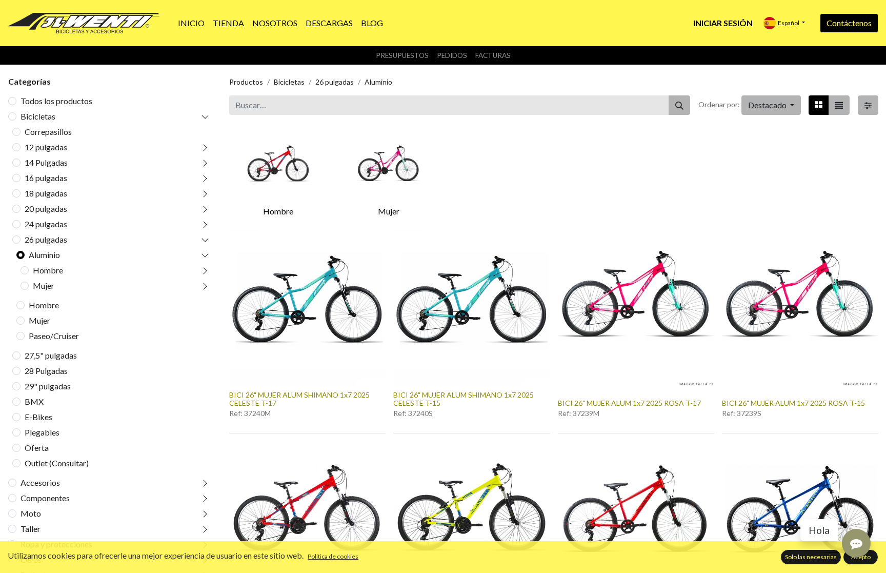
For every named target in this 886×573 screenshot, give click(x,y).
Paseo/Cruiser (54, 336)
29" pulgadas (48, 386)
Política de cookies (333, 556)
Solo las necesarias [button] (811, 557)
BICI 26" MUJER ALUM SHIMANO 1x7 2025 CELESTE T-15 (463, 399)
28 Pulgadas (46, 371)
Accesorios (40, 482)
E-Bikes (38, 417)
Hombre (48, 270)
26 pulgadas (46, 239)
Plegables (42, 432)
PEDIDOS (452, 55)
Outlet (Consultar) (57, 463)
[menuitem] (191, 23)
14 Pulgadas (46, 162)
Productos (246, 81)
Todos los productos (56, 101)
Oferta (37, 447)
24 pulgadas (46, 224)
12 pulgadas (46, 147)
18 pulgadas (46, 193)
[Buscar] (679, 105)
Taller (31, 529)
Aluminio (44, 255)
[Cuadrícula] (819, 105)
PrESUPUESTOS (402, 55)
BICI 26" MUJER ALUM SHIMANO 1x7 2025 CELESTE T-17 (299, 399)
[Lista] (839, 105)
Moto (31, 513)
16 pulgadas (46, 178)
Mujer (43, 285)
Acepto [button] (861, 557)
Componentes (45, 498)
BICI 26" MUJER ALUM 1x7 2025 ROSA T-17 (629, 403)
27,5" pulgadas (51, 355)
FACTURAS (493, 55)
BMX (34, 401)
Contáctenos (849, 23)
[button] (771, 105)
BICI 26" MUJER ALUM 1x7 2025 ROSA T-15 (793, 403)
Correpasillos (48, 131)
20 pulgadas (46, 208)
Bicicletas (38, 116)
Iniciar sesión (723, 23)
